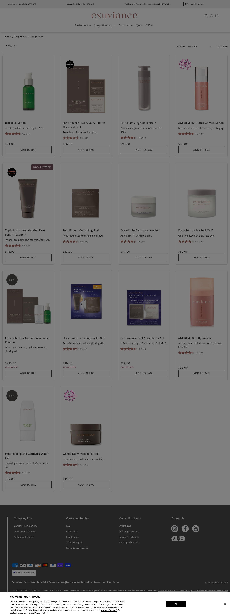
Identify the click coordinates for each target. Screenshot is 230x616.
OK (176, 604)
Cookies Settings (108, 610)
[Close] (225, 603)
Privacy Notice (41, 613)
